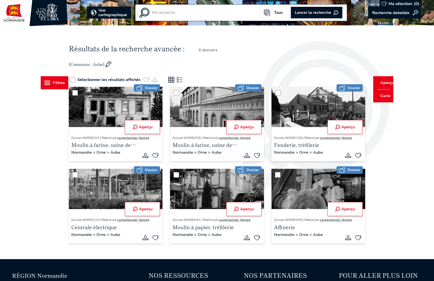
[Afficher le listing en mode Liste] (189, 80)
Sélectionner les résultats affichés (118, 80)
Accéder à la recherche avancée (394, 13)
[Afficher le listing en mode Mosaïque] (181, 80)
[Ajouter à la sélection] (158, 155)
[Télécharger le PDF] (149, 155)
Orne (111, 152)
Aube (125, 152)
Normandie (91, 152)
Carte (382, 96)
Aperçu (148, 127)
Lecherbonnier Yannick (143, 138)
